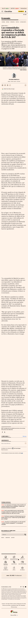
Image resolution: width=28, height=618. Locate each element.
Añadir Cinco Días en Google (9, 88)
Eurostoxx (8, 537)
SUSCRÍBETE (21, 11)
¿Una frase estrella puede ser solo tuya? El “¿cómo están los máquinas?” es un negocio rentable (13, 523)
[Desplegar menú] (2, 11)
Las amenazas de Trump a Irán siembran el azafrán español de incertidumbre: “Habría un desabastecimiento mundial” (13, 506)
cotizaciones (5, 569)
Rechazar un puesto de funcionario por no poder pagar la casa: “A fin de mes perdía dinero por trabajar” (13, 518)
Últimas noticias (6, 502)
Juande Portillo (14, 79)
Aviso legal (8, 603)
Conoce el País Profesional (14, 575)
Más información (4, 449)
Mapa (17, 605)
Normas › (25, 436)
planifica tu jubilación (5, 564)
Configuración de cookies (21, 603)
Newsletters (23, 605)
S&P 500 (13, 8)
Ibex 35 (3, 8)
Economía (5, 18)
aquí (22, 453)
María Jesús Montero (5, 443)
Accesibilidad (13, 605)
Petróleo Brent (24, 8)
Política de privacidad (6, 605)
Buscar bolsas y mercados (8, 530)
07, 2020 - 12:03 (15, 81)
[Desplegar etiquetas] (26, 443)
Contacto (3, 603)
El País (25, 14)
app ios (14, 569)
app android (22, 569)
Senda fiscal (4, 25)
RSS (19, 605)
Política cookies (13, 603)
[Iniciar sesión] (26, 11)
